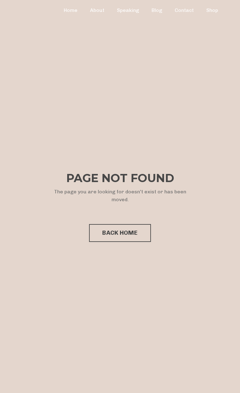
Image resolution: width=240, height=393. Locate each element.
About (97, 10)
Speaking (128, 10)
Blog (157, 10)
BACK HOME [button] (120, 232)
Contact (184, 10)
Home (71, 10)
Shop (212, 10)
